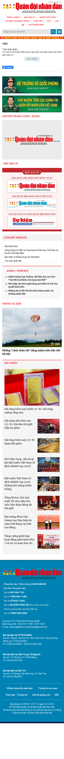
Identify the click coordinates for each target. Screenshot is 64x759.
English (38, 21)
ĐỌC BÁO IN (29, 17)
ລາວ (56, 21)
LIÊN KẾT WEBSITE (15, 237)
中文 (49, 21)
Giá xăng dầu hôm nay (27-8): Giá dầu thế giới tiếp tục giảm (18, 424)
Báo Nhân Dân (11, 246)
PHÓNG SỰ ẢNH (11, 303)
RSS (57, 694)
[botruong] (32, 84)
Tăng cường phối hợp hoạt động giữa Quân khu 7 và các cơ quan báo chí (19, 539)
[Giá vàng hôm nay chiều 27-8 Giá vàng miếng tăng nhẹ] (32, 387)
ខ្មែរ (23, 25)
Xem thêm (32, 59)
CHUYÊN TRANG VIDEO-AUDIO (21, 116)
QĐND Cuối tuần (47, 17)
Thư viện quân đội (13, 261)
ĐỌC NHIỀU (11, 363)
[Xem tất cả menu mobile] (59, 31)
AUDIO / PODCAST (17, 270)
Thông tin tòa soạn (47, 688)
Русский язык (36, 25)
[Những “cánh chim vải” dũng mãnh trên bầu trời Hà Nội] (32, 327)
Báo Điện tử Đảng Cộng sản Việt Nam (22, 257)
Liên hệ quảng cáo (41, 694)
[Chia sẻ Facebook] (7, 67)
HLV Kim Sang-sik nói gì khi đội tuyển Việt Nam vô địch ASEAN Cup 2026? (19, 463)
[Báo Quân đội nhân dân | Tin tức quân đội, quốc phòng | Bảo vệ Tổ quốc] (32, 7)
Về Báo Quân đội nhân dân (19, 688)
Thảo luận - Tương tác (16, 694)
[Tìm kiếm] (53, 31)
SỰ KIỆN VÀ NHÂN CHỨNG (17, 21)
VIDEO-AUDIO (13, 17)
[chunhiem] (32, 103)
